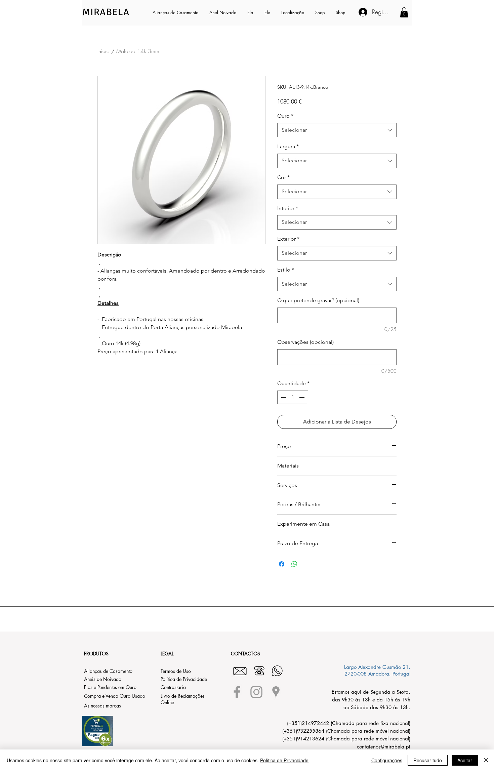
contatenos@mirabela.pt (383, 746)
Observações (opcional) (305, 342)
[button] (250, 12)
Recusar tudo (427, 760)
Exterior (288, 239)
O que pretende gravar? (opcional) (318, 300)
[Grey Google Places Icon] (276, 692)
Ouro (285, 116)
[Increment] (302, 397)
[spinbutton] (293, 397)
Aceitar (464, 760)
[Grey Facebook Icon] (237, 692)
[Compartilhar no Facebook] (282, 564)
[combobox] (337, 130)
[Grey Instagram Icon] (256, 692)
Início (103, 51)
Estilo (285, 270)
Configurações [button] (386, 760)
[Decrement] (283, 397)
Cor (283, 177)
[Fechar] (486, 760)
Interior (287, 208)
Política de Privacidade (284, 760)
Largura (288, 146)
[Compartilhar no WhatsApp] (294, 564)
